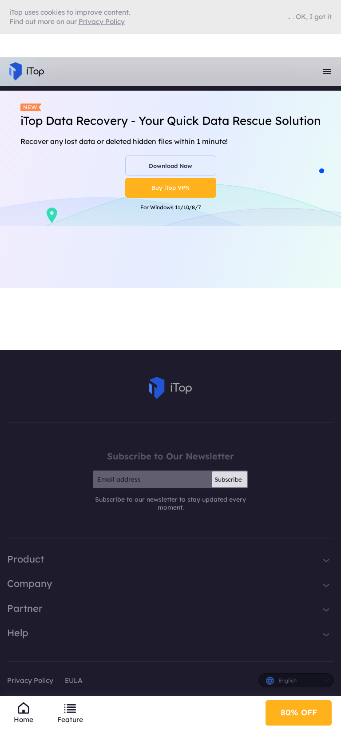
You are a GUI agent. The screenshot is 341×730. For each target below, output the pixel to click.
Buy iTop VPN (170, 187)
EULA (74, 680)
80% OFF (299, 712)
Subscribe (228, 479)
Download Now (170, 165)
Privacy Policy (30, 680)
